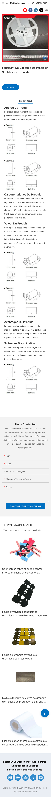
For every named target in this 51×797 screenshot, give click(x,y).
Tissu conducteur (11, 530)
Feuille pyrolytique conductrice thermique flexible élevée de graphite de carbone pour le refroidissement (25, 613)
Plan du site (39, 788)
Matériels (37, 530)
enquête (10, 87)
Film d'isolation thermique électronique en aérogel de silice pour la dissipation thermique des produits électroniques (24, 742)
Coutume (26, 530)
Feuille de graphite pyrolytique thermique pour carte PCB (19, 656)
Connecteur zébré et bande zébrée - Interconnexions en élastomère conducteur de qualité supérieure (23, 570)
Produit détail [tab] (25, 101)
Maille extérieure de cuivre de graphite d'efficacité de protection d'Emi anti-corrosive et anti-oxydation (24, 700)
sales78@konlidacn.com (16, 3)
